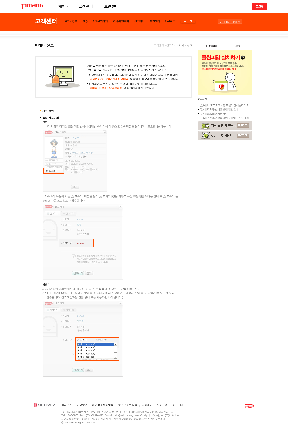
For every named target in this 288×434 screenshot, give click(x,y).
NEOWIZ (44, 405)
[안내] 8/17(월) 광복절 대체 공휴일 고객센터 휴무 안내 (226, 118)
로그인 (260, 6)
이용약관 (82, 405)
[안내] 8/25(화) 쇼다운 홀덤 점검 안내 (219, 109)
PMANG (32, 6)
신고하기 (171, 45)
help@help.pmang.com (126, 415)
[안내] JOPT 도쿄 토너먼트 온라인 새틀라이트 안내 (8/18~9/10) (226, 105)
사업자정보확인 (156, 419)
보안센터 (111, 6)
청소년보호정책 (127, 405)
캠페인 (236, 21)
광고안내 (177, 405)
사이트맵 (162, 405)
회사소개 (66, 405)
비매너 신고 (185, 45)
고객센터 (86, 6)
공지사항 (224, 21)
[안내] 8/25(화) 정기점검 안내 (215, 113)
